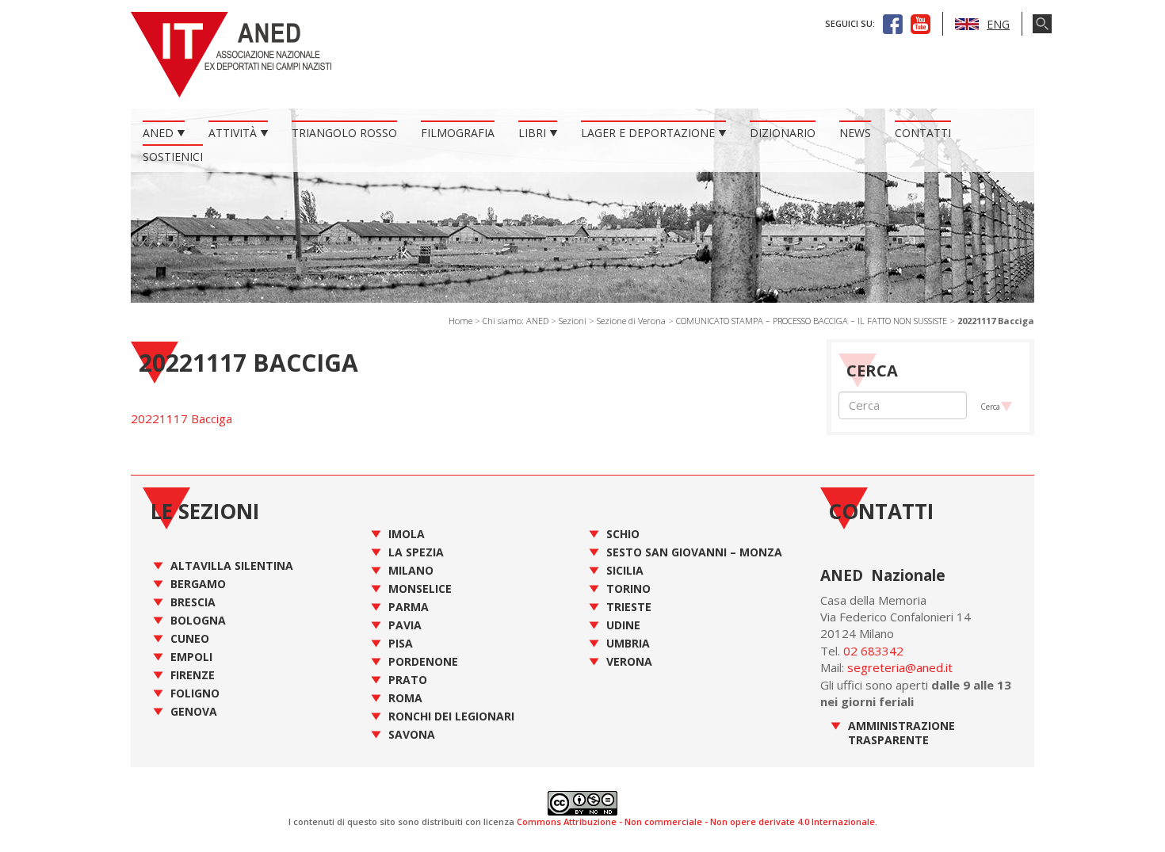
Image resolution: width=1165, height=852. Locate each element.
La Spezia (416, 552)
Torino (628, 588)
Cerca (990, 406)
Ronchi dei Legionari (451, 716)
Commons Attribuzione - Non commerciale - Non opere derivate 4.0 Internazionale (696, 821)
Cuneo (189, 638)
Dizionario (783, 132)
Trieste (628, 606)
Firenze (192, 674)
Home (460, 321)
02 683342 (873, 651)
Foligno (195, 693)
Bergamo (198, 583)
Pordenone (423, 661)
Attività (232, 132)
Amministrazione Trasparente (901, 732)
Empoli (191, 656)
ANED (158, 132)
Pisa (400, 643)
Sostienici (173, 156)
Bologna (198, 620)
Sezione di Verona (631, 321)
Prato (407, 679)
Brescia (193, 601)
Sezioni (572, 321)
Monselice (420, 588)
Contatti (923, 132)
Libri (532, 132)
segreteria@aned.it (900, 667)
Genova (193, 711)
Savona (411, 734)
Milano (411, 570)
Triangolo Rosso (344, 132)
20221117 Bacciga (181, 418)
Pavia (405, 624)
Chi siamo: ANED (515, 321)
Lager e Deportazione (648, 132)
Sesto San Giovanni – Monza (694, 552)
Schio (623, 533)
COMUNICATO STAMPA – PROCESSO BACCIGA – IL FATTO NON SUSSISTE (811, 321)
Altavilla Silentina (231, 565)
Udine (623, 624)
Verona (629, 661)
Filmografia (458, 132)
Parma (408, 606)
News (855, 132)
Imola (406, 533)
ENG (998, 24)
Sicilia (625, 570)
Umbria (628, 643)
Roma (405, 697)
